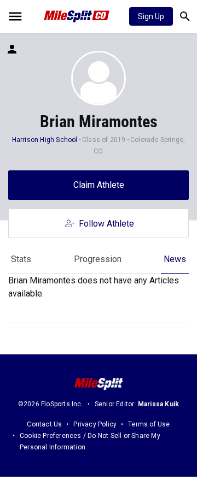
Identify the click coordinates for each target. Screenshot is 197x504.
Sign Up (151, 16)
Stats (21, 259)
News (175, 259)
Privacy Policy (95, 424)
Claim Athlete (98, 185)
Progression (97, 259)
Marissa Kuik (158, 404)
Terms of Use (149, 424)
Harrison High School (45, 140)
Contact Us (44, 424)
